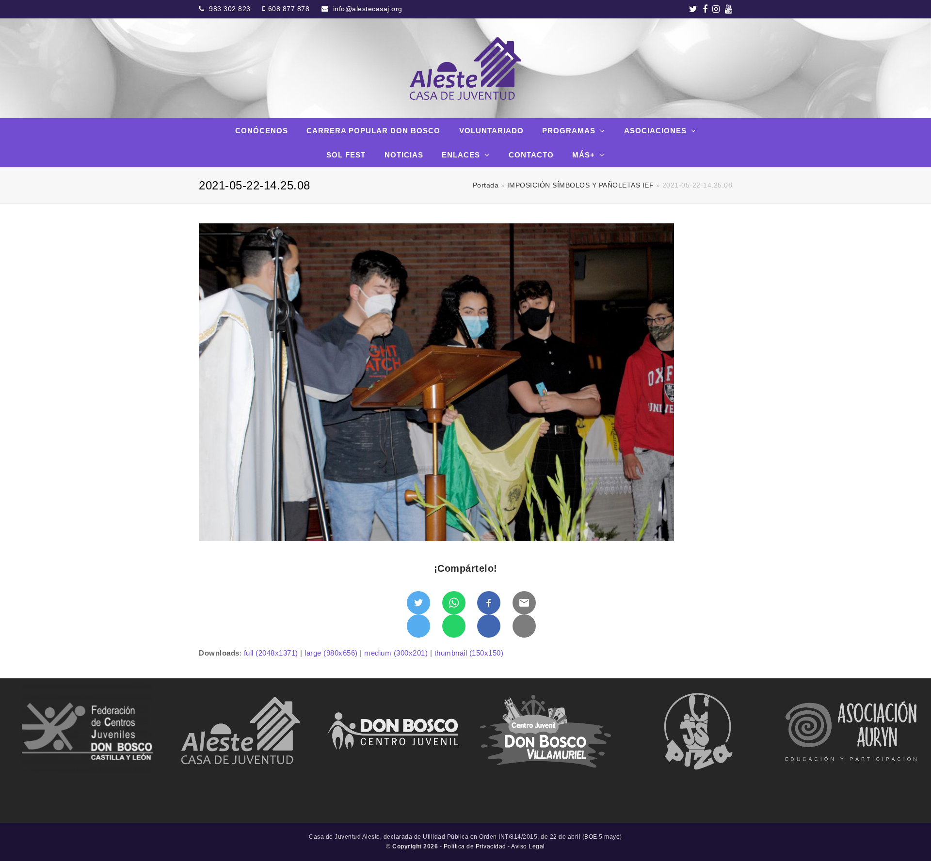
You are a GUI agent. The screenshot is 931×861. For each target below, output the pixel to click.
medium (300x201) (396, 653)
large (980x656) (331, 653)
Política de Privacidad (475, 846)
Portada (486, 185)
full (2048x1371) (271, 653)
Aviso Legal (528, 846)
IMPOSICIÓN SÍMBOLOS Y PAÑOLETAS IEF (580, 185)
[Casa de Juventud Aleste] (465, 68)
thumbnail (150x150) (469, 653)
